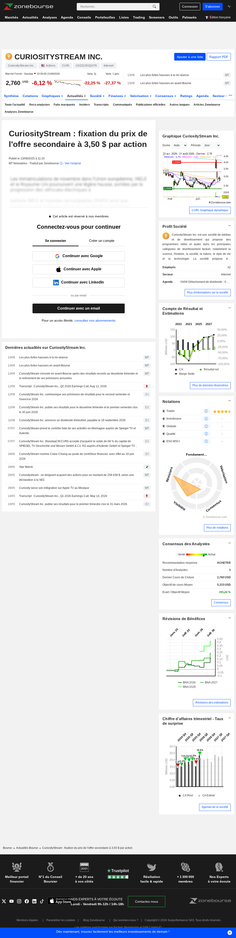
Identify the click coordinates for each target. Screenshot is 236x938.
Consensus (164, 96)
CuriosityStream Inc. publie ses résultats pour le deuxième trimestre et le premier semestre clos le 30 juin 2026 (78, 410)
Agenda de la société (215, 807)
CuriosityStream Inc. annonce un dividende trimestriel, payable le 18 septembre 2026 (72, 420)
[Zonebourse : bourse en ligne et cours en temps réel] (28, 6)
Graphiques (51, 96)
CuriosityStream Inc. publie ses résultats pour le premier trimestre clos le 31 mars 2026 (73, 504)
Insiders (84, 104)
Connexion (190, 6)
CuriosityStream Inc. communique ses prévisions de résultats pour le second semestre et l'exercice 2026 (74, 397)
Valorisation (140, 96)
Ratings (186, 96)
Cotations (30, 96)
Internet (226, 274)
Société (96, 96)
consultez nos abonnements (94, 320)
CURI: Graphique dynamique (210, 210)
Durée (166, 145)
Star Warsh (26, 467)
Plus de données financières (210, 385)
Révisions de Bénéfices (183, 619)
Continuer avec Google (82, 256)
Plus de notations (217, 527)
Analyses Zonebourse (19, 111)
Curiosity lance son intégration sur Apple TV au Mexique (54, 488)
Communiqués (122, 104)
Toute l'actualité (15, 104)
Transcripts (101, 104)
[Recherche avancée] (154, 6)
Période (196, 145)
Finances (116, 96)
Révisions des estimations (211, 702)
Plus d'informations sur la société (207, 292)
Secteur (218, 96)
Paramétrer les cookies (60, 920)
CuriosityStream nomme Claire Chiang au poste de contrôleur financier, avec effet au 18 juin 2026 (76, 456)
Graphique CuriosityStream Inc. (190, 136)
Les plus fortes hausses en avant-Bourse (165, 83)
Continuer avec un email (78, 308)
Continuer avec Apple (82, 269)
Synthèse (11, 96)
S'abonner (212, 6)
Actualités (75, 96)
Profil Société (174, 226)
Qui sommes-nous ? (125, 920)
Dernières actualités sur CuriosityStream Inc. (45, 348)
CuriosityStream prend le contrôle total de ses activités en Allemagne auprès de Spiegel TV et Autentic (77, 431)
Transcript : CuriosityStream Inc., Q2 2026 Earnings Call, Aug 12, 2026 (63, 386)
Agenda (202, 96)
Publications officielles (150, 104)
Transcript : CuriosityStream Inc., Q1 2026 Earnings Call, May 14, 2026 (63, 496)
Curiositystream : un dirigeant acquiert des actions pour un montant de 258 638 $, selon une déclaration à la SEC (76, 477)
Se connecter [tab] (55, 241)
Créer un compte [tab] (101, 241)
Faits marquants (64, 104)
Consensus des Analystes (186, 544)
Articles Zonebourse (207, 104)
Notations (171, 402)
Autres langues (180, 104)
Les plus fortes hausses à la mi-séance (164, 75)
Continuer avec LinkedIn (82, 282)
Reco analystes (39, 104)
